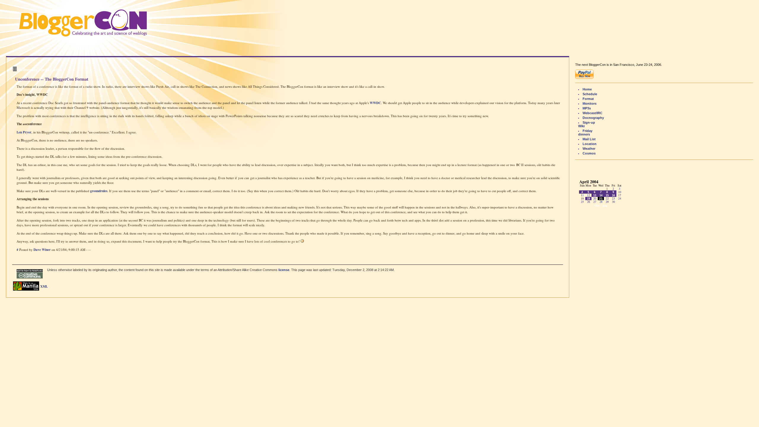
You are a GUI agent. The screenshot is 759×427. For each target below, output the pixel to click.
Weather (589, 148)
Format (588, 99)
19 (588, 198)
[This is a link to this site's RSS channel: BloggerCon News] (45, 287)
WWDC (375, 103)
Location (590, 144)
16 (613, 195)
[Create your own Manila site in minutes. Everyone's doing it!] (26, 289)
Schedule (590, 94)
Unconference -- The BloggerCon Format (51, 79)
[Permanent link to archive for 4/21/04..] (15, 70)
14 (600, 195)
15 (607, 195)
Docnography (593, 118)
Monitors (590, 103)
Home (587, 89)
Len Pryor (24, 132)
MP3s (587, 108)
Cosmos (589, 153)
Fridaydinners (585, 132)
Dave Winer (42, 249)
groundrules (98, 191)
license (283, 270)
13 (594, 195)
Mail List (589, 139)
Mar (597, 206)
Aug (604, 206)
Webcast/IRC (592, 113)
